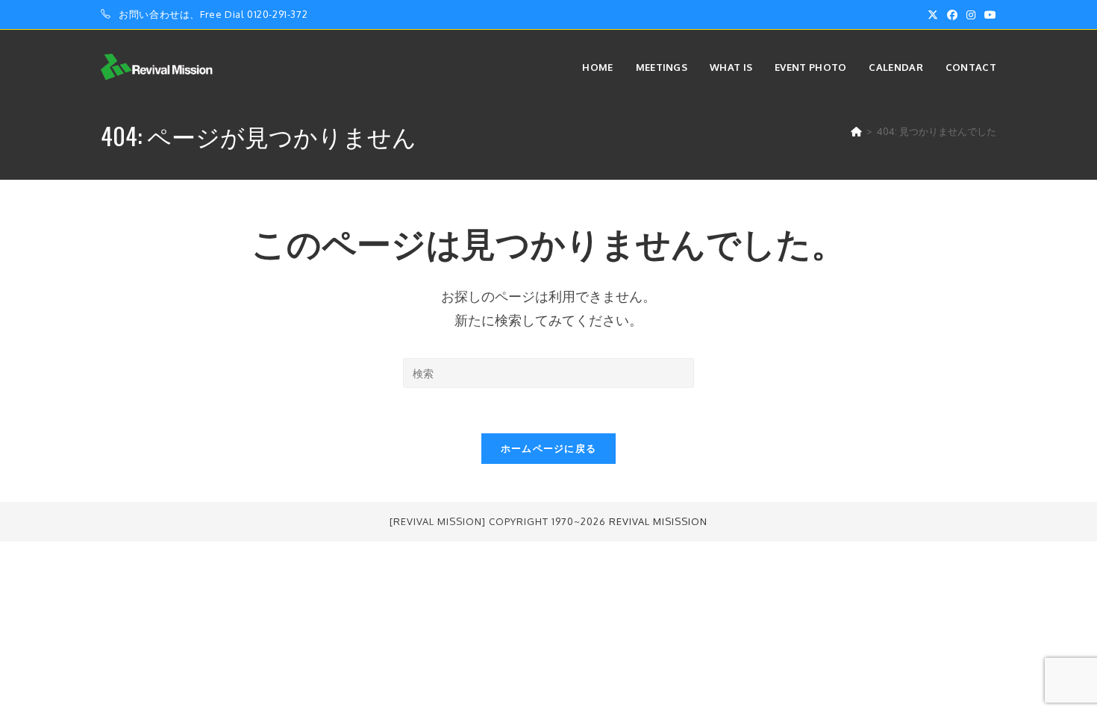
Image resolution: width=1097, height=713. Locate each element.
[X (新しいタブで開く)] (933, 14)
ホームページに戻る (549, 448)
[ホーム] (856, 131)
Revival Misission (658, 521)
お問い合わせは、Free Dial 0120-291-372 (213, 14)
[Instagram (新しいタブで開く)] (971, 14)
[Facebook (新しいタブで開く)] (952, 14)
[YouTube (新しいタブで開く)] (988, 14)
